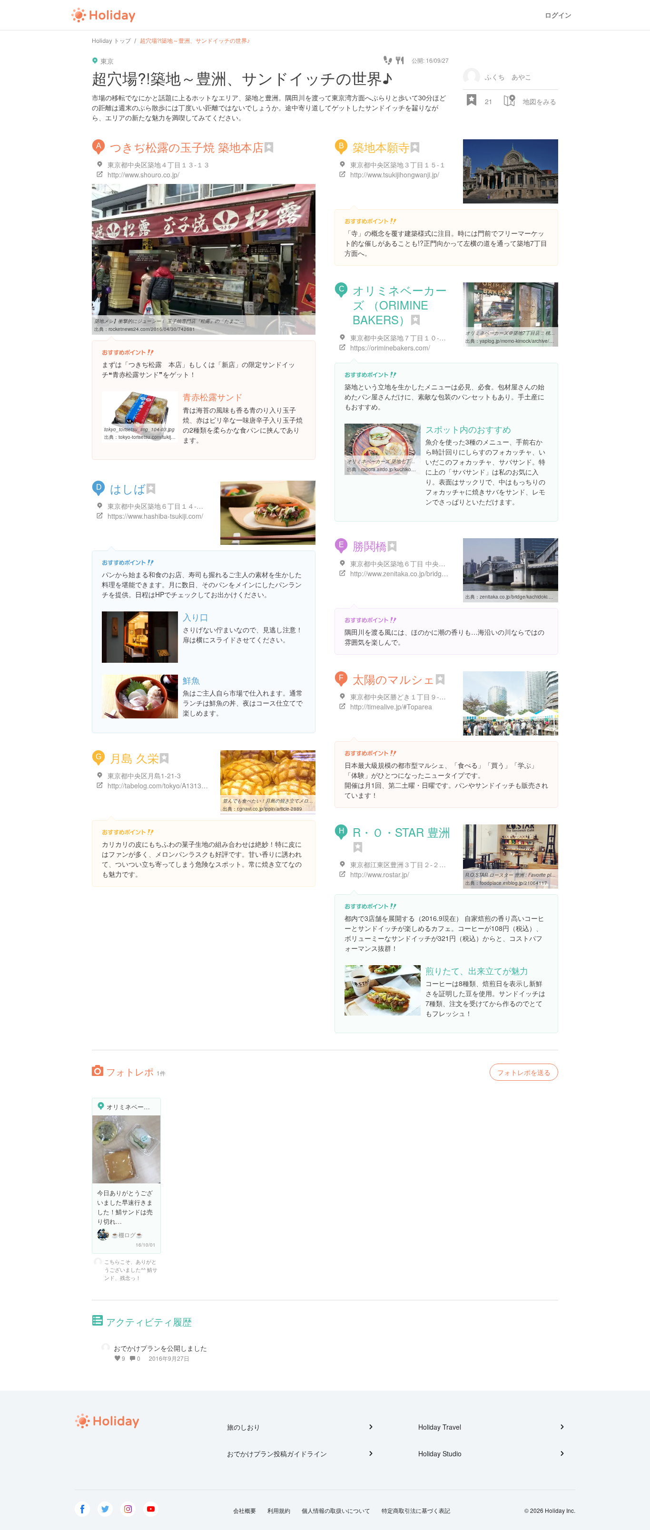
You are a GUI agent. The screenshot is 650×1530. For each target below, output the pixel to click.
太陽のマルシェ (394, 678)
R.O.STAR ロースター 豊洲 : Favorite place (512, 875)
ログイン (558, 15)
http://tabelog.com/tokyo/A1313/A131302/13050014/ (186, 785)
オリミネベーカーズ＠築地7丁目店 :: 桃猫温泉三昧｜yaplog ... (532, 332)
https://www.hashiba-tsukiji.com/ (155, 516)
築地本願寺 (381, 146)
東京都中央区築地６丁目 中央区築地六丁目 (414, 563)
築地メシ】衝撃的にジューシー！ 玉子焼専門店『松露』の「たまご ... (169, 321)
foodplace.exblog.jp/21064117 (513, 883)
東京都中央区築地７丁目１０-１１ (401, 337)
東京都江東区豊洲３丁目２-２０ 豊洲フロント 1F (424, 864)
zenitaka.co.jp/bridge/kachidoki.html (519, 596)
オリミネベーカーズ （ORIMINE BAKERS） (400, 304)
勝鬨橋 (370, 545)
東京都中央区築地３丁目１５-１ (398, 164)
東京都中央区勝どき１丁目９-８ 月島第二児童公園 (425, 696)
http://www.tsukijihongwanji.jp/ (394, 174)
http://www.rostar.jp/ (379, 874)
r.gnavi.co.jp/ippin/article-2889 (269, 808)
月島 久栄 (134, 757)
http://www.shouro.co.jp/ (143, 174)
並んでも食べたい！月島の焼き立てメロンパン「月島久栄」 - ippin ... (297, 800)
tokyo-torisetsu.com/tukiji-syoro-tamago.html (166, 437)
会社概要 (244, 1510)
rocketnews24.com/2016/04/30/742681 (151, 329)
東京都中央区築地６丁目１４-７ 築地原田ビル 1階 (182, 506)
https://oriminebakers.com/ (390, 347)
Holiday (103, 15)
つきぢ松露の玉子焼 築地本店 (187, 146)
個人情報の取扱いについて (336, 1510)
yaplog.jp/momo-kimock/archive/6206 (520, 341)
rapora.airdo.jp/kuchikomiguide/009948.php (409, 469)
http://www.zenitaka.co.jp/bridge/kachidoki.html (420, 573)
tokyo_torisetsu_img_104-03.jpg (139, 429)
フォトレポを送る (524, 1072)
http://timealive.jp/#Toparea (391, 706)
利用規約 (278, 1510)
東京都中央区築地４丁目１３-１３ (159, 164)
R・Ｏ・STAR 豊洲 (401, 831)
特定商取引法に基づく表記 (416, 1510)
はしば (128, 488)
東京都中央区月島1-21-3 (144, 775)
